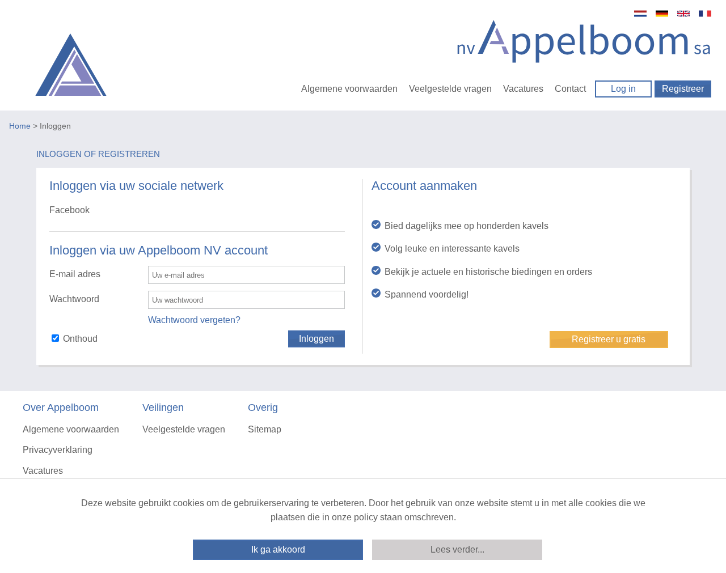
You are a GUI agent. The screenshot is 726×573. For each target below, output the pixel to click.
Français (705, 13)
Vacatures (523, 89)
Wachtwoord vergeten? (194, 320)
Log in (623, 89)
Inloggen (316, 338)
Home (20, 125)
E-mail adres (74, 274)
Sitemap (264, 429)
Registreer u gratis (608, 339)
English (683, 13)
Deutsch (662, 13)
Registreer (683, 89)
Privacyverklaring (57, 450)
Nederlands (640, 13)
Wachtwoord (74, 299)
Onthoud (80, 338)
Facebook (69, 210)
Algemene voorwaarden (349, 89)
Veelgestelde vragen (450, 89)
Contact (570, 89)
